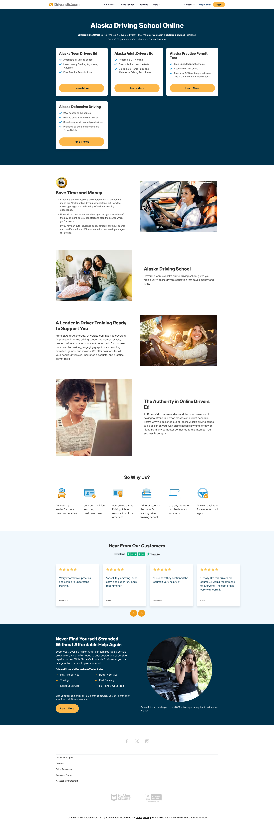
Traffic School (126, 4)
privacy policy (143, 817)
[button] (133, 612)
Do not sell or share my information (188, 817)
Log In (219, 4)
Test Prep (143, 4)
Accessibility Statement (67, 781)
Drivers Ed (107, 4)
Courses (60, 763)
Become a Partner (64, 775)
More (155, 4)
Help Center (204, 4)
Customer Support (64, 757)
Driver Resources (64, 769)
